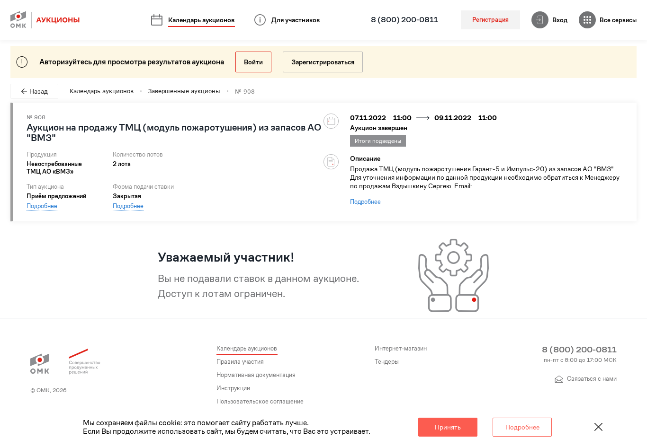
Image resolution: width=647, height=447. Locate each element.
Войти (253, 62)
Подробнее (42, 206)
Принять (448, 427)
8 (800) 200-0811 (404, 20)
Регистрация (490, 20)
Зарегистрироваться (322, 62)
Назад (38, 91)
